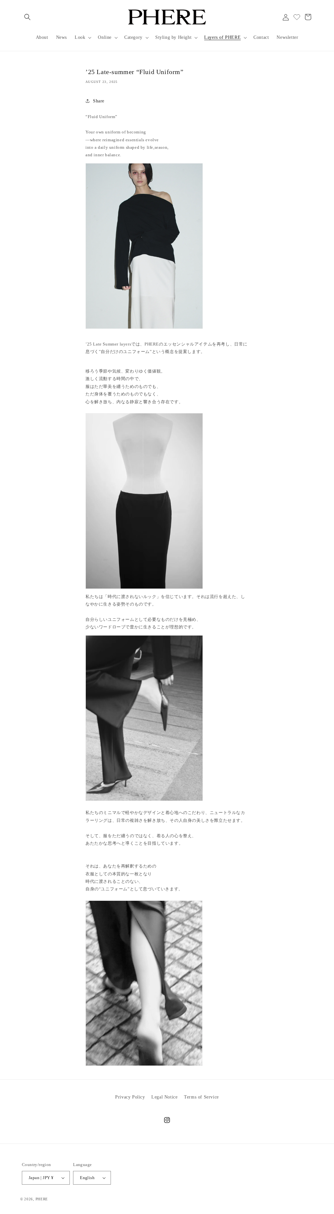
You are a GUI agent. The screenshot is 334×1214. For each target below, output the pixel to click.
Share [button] (98, 101)
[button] (27, 17)
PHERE (42, 1199)
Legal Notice (164, 1097)
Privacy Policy (130, 1097)
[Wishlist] (297, 17)
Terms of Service (201, 1097)
